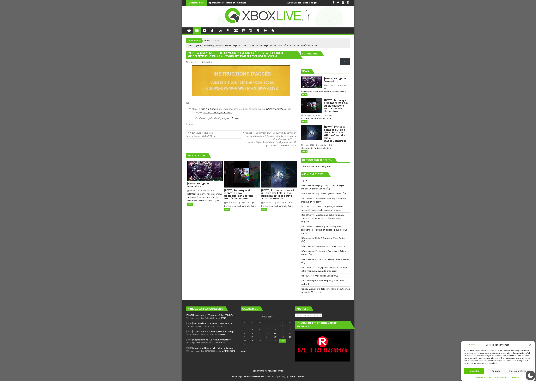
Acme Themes (296, 376)
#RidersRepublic (274, 109)
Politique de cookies (484, 377)
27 (267, 340)
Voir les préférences (519, 371)
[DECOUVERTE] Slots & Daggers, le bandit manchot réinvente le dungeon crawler (227, 2)
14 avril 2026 (268, 203)
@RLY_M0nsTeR (209, 109)
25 (252, 340)
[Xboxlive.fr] (268, 25)
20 (267, 337)
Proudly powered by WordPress (248, 376)
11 (252, 333)
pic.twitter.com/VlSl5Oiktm (217, 112)
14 (275, 333)
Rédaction (208, 62)
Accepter (474, 371)
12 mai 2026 (194, 190)
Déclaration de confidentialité (506, 377)
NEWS (191, 124)
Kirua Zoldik (245, 203)
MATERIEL (225, 351)
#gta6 (298, 2)
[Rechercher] (345, 61)
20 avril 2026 (231, 203)
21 (275, 337)
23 (290, 337)
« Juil (243, 351)
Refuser (496, 371)
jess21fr (206, 190)
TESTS (223, 318)
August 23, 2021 (230, 118)
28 (275, 340)
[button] (530, 345)
